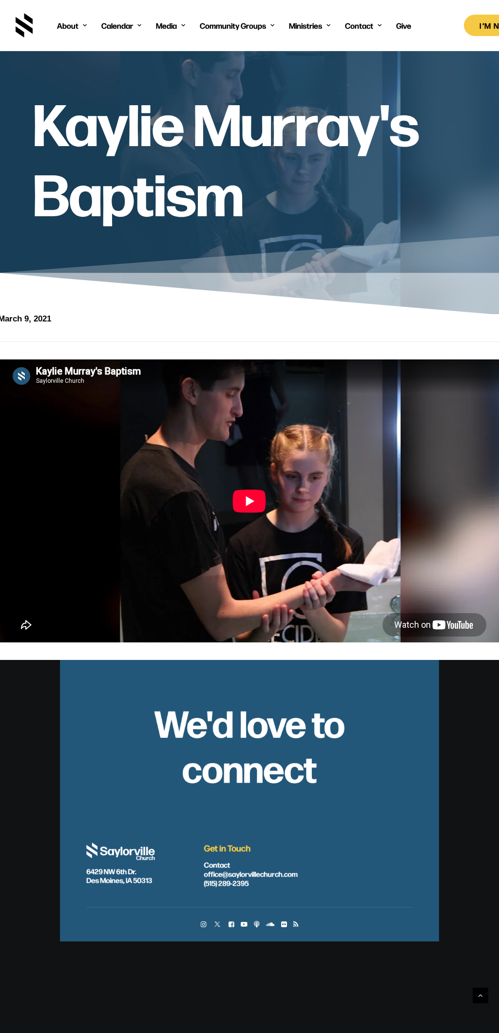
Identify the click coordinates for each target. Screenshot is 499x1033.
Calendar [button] (117, 25)
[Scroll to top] (480, 995)
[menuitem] (72, 25)
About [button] (67, 25)
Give (403, 25)
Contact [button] (359, 25)
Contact (217, 864)
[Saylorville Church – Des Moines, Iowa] (24, 25)
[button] (203, 924)
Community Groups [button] (233, 25)
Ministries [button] (305, 25)
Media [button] (166, 25)
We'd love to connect (249, 744)
